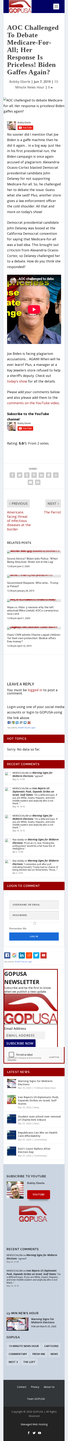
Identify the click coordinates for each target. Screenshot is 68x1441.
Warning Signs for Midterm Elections (33, 774)
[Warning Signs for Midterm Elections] (11, 1083)
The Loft (29, 1362)
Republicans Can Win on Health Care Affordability (37, 1134)
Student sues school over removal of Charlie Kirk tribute (39, 1118)
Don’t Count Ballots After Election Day (34, 1150)
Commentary (40, 1139)
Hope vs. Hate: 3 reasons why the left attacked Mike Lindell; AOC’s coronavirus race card (33, 610)
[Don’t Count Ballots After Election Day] (11, 1151)
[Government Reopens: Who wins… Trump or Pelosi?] (34, 576)
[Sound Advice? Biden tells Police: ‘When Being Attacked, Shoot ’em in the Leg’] (34, 552)
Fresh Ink (38, 1354)
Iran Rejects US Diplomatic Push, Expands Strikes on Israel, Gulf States (33, 791)
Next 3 (13, 1362)
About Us (49, 1387)
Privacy (35, 1387)
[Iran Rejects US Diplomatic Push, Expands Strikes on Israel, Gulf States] (11, 1099)
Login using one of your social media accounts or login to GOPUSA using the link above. (35, 712)
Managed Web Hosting (34, 1424)
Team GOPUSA (36, 1398)
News (36, 1107)
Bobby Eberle (19, 81)
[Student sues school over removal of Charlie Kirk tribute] (11, 1118)
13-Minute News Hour (45, 1087)
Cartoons (51, 1346)
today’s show (17, 381)
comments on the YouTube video (33, 403)
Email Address (15, 1028)
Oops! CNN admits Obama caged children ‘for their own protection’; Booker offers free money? (33, 638)
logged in (35, 690)
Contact (21, 1387)
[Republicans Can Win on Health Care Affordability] (11, 1135)
